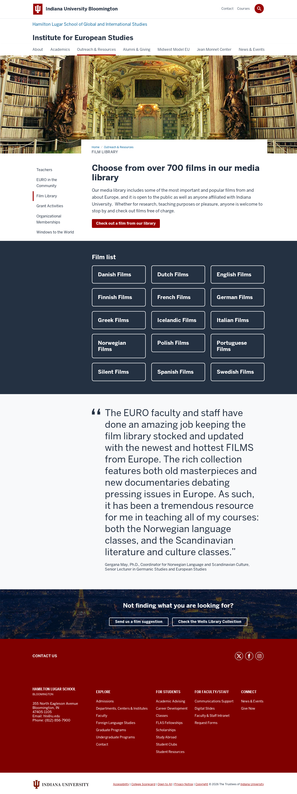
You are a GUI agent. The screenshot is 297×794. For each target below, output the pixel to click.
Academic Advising (170, 701)
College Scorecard (143, 784)
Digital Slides (205, 708)
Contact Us (44, 656)
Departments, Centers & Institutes (122, 708)
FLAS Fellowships (169, 723)
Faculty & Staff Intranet (212, 716)
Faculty (101, 716)
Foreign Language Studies (115, 723)
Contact (102, 744)
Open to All (165, 784)
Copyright (201, 784)
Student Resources (170, 752)
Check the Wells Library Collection (209, 621)
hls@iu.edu (51, 716)
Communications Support (214, 701)
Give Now (248, 708)
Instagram (259, 656)
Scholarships (166, 730)
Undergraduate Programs (115, 737)
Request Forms (206, 723)
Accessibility (121, 784)
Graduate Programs (111, 730)
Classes (162, 716)
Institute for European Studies (82, 38)
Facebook (249, 656)
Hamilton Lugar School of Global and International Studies (89, 24)
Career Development (171, 708)
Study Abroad (166, 737)
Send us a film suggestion (138, 621)
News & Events (252, 701)
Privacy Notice (183, 784)
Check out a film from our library (126, 223)
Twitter (239, 656)
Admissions (105, 701)
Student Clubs (166, 744)
